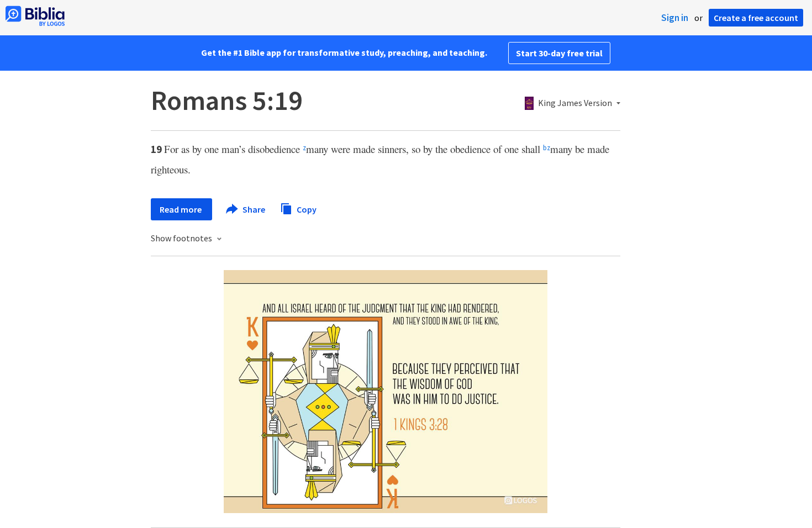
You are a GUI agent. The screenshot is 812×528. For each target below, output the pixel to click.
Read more (181, 209)
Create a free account (756, 17)
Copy (306, 209)
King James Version (575, 103)
